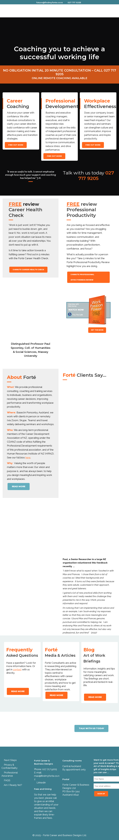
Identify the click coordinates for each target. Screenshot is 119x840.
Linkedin (41, 782)
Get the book (97, 330)
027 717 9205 (74, 2)
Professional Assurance (9, 774)
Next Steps (10, 760)
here (27, 457)
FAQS (6, 780)
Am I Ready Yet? (12, 785)
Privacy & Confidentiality (9, 766)
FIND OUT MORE (15, 145)
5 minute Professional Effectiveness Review (82, 277)
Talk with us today (91, 728)
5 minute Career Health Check (28, 270)
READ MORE (18, 486)
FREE (15, 204)
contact (17, 669)
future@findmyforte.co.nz (49, 2)
